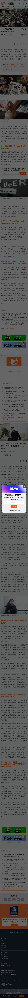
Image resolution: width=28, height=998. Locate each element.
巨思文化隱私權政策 (16, 510)
